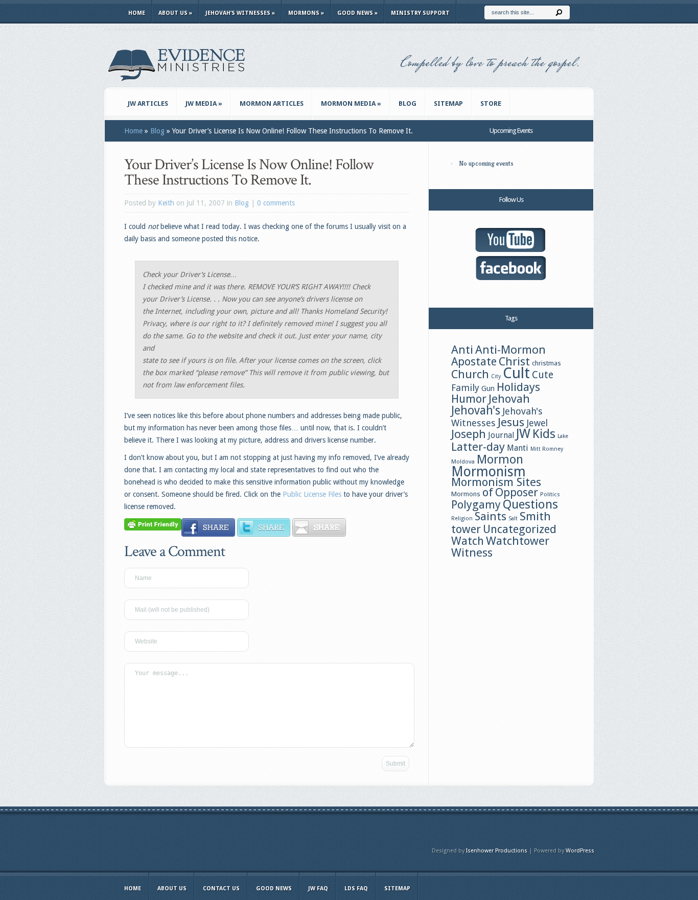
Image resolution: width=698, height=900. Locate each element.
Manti (517, 448)
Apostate (474, 361)
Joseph (468, 434)
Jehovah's (475, 410)
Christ (514, 361)
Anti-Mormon (510, 349)
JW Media (203, 103)
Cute (542, 375)
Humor (468, 398)
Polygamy (476, 504)
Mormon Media (351, 103)
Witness (472, 552)
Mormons (306, 13)
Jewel (537, 423)
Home (136, 13)
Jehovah (509, 398)
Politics (550, 494)
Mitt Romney (546, 449)
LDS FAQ (356, 888)
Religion (462, 518)
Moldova (463, 461)
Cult (516, 373)
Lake (562, 436)
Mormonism (488, 471)
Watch (467, 540)
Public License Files (312, 494)
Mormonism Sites (496, 482)
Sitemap (448, 103)
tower (466, 529)
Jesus (511, 422)
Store (490, 103)
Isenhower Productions (496, 850)
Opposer (516, 492)
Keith (166, 203)
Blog (407, 103)
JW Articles (148, 103)
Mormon (500, 459)
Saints (490, 516)
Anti (462, 349)
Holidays (518, 387)
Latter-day (478, 446)
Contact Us (221, 888)
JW (523, 433)
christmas (546, 363)
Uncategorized (519, 529)
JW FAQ (318, 888)
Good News (357, 13)
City (496, 376)
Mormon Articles (272, 103)
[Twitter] (264, 534)
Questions (530, 504)
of (487, 492)
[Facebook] (208, 534)
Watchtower (517, 540)
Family (465, 387)
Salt (513, 518)
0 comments (276, 203)
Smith (535, 516)
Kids (543, 434)
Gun (488, 388)
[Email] (319, 534)
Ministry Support (420, 13)
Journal (501, 435)
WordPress (580, 850)
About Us (175, 13)
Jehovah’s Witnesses (240, 13)
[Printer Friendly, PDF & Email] (152, 524)
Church (470, 374)
